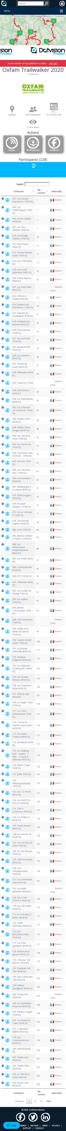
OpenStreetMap (36, 16)
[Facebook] (54, 152)
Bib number (41, 191)
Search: (20, 184)
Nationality (56, 191)
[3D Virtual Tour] (33, 152)
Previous (19, 1101)
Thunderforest (59, 16)
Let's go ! (53, 63)
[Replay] (12, 152)
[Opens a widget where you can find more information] (11, 1125)
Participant (19, 191)
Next (49, 1101)
